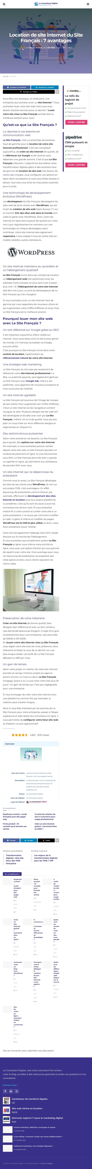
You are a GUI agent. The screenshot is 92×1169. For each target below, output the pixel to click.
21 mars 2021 (55, 949)
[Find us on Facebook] (5, 1091)
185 (36, 1001)
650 (16, 1042)
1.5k (16, 954)
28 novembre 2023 (37, 902)
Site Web (51, 47)
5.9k (56, 997)
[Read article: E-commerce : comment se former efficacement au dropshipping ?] (27, 922)
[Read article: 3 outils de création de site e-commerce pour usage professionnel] (47, 881)
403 (36, 954)
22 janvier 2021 (16, 1034)
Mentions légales (47, 1163)
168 (16, 990)
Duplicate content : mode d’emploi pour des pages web (15, 816)
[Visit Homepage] (46, 4)
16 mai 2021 (35, 946)
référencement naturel (15, 358)
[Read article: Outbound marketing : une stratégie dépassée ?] (7, 1148)
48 (36, 910)
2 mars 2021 (15, 983)
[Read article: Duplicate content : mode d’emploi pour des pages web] (7, 881)
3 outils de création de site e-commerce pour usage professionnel (45, 816)
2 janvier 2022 (16, 946)
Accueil (5, 76)
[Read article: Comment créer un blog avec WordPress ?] (7, 964)
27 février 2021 (56, 989)
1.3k (56, 957)
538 (56, 914)
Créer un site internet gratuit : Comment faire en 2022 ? (46, 826)
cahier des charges (13, 175)
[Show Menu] (88, 4)
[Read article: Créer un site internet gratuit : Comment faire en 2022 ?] (7, 922)
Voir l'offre (76, 122)
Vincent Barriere (35, 47)
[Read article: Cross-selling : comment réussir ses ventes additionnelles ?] (7, 1139)
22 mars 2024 (15, 904)
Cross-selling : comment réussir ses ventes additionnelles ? (38, 1137)
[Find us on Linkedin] (11, 1091)
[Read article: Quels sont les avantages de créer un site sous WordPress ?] (47, 922)
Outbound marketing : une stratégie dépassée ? (33, 1146)
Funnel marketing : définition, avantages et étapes (34, 1127)
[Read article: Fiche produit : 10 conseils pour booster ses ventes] (27, 881)
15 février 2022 (56, 906)
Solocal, (44, 492)
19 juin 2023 (35, 993)
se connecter (14, 1050)
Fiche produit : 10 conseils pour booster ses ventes (14, 826)
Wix (31, 698)
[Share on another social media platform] (57, 92)
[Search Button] (4, 4)
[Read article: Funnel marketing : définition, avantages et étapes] (7, 1129)
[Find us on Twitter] (16, 1091)
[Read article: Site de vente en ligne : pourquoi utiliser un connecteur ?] (7, 1009)
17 (15, 912)
